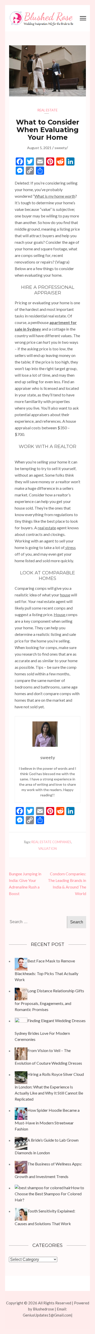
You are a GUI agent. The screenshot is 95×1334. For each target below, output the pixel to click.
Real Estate (47, 110)
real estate (47, 527)
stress (70, 547)
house (65, 594)
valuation (47, 848)
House (60, 614)
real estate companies (51, 842)
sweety (60, 148)
